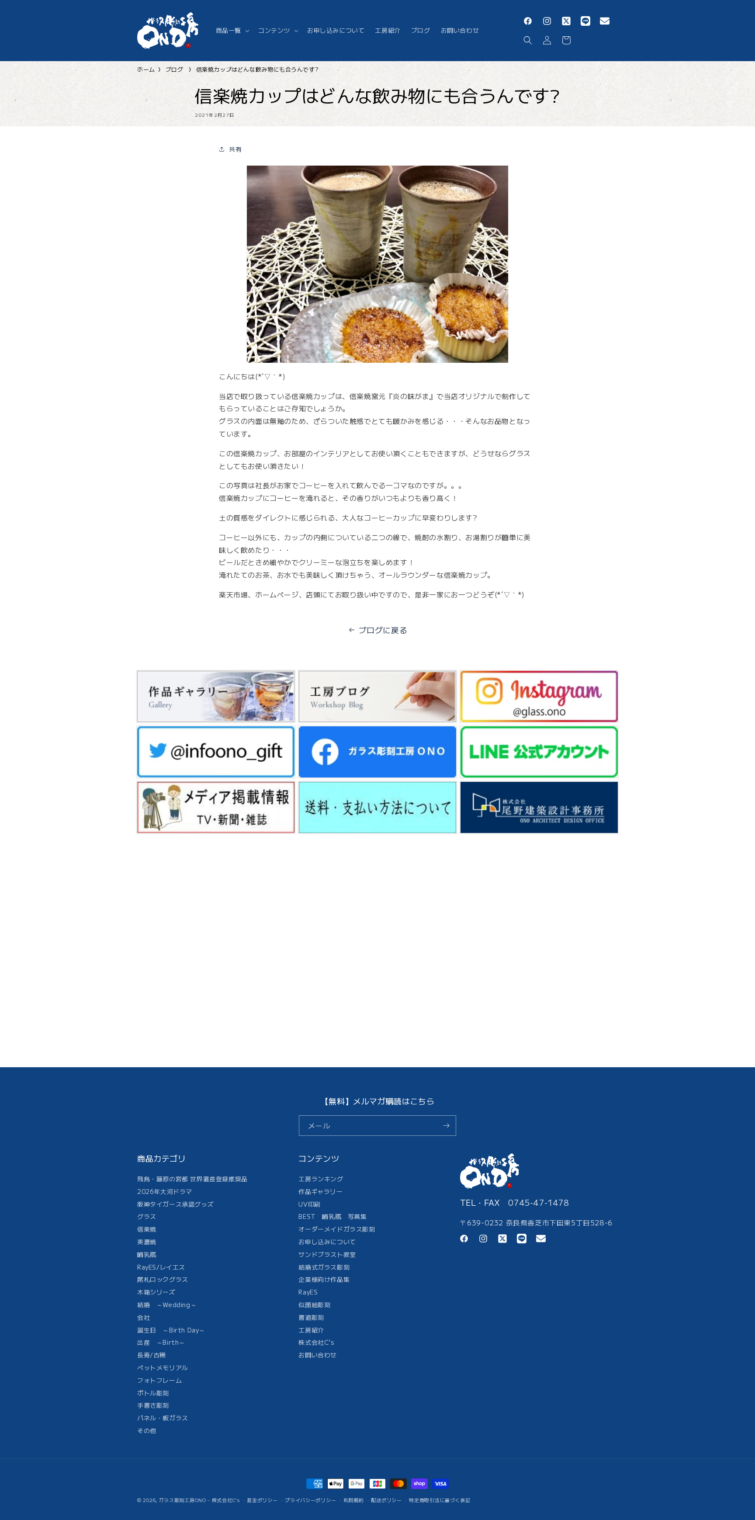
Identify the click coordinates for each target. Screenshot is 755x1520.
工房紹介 (311, 1330)
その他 (146, 1430)
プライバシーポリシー (310, 1499)
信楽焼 (146, 1229)
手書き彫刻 (153, 1405)
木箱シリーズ (156, 1292)
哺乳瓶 (146, 1254)
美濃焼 (146, 1242)
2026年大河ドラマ (164, 1191)
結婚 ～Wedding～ (167, 1304)
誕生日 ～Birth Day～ (171, 1330)
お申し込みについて (327, 1242)
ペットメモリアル (162, 1367)
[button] (232, 30)
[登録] (446, 1125)
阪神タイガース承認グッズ (175, 1204)
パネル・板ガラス (162, 1418)
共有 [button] (235, 149)
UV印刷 (309, 1204)
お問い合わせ (317, 1355)
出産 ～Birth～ (161, 1342)
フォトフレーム (159, 1380)
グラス (146, 1216)
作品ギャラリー (320, 1191)
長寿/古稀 (151, 1355)
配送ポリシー (386, 1499)
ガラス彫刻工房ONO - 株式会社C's (199, 1499)
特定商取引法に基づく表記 (439, 1499)
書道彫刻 (311, 1317)
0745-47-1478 (538, 1202)
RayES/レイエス (161, 1267)
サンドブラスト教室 (327, 1254)
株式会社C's (316, 1342)
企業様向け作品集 (324, 1279)
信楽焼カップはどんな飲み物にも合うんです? (257, 69)
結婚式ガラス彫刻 (324, 1267)
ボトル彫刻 (153, 1393)
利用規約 (353, 1499)
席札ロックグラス (162, 1279)
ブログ (175, 69)
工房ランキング (320, 1180)
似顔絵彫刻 (314, 1304)
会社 (143, 1317)
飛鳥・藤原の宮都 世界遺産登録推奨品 (192, 1180)
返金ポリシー (262, 1499)
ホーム (146, 69)
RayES (308, 1292)
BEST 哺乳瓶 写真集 (332, 1216)
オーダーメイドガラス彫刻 (336, 1229)
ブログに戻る (383, 629)
